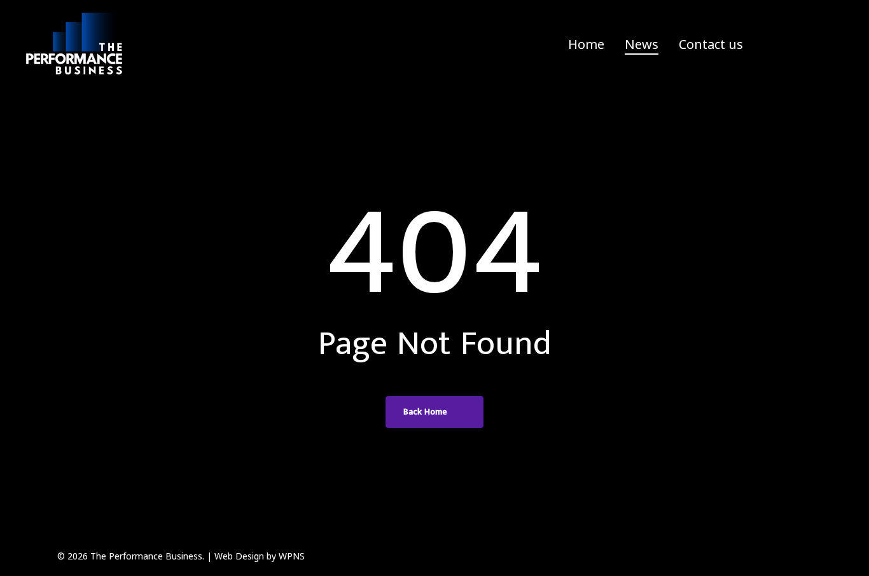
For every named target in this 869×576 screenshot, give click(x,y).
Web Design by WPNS (259, 556)
